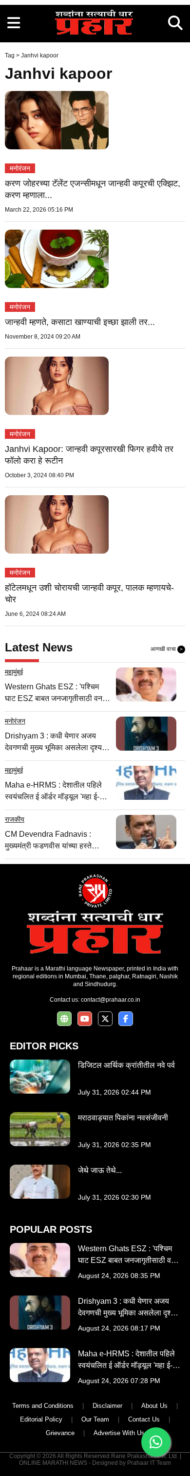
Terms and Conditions (43, 1405)
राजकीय (14, 819)
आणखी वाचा (167, 649)
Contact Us (144, 1419)
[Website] (64, 1019)
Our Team (95, 1419)
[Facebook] (125, 1019)
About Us (154, 1405)
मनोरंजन (20, 168)
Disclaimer (107, 1405)
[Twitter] (105, 1019)
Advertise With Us (119, 1433)
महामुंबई (14, 672)
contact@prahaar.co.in (110, 999)
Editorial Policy (41, 1419)
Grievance (60, 1433)
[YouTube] (84, 1019)
